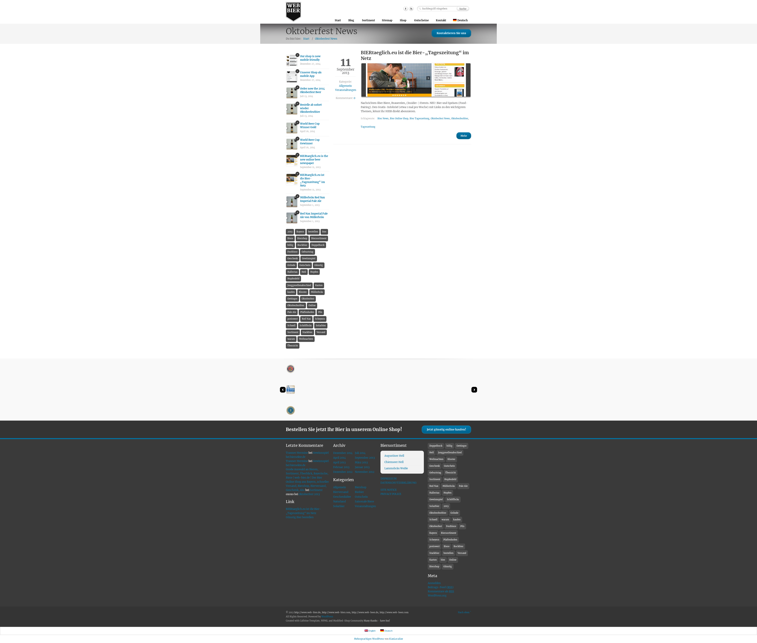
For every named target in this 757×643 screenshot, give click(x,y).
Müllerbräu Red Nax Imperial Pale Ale (312, 199)
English (372, 631)
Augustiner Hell (394, 455)
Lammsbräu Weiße (396, 468)
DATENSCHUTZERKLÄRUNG (398, 482)
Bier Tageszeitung (419, 118)
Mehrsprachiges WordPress (369, 638)
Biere (290, 238)
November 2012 (364, 472)
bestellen (313, 231)
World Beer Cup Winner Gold (310, 125)
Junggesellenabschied (299, 285)
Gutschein (304, 265)
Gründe (291, 265)
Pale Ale (291, 312)
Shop (403, 20)
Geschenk (292, 258)
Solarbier (321, 325)
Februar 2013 (341, 467)
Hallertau (292, 272)
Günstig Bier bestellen (300, 517)
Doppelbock (317, 245)
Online (312, 305)
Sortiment (368, 20)
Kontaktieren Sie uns (451, 33)
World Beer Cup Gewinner (310, 141)
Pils (320, 312)
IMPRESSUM (388, 478)
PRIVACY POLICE (390, 494)
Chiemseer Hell (394, 462)
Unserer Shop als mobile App (311, 74)
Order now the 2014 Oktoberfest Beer (312, 90)
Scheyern (320, 318)
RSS (411, 9)
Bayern (300, 231)
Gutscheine (421, 20)
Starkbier (307, 332)
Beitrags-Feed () (441, 587)
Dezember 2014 (342, 453)
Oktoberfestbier (459, 118)
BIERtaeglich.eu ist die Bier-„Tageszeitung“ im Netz (312, 180)
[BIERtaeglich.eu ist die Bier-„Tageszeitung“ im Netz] (416, 80)
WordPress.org (437, 595)
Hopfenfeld (293, 278)
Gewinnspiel (308, 258)
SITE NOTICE (388, 490)
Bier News (383, 118)
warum (291, 339)
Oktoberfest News (326, 38)
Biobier (359, 492)
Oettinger (292, 298)
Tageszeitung (368, 126)
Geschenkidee (342, 496)
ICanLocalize (396, 638)
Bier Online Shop (399, 118)
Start (338, 20)
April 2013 (339, 462)
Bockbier (302, 245)
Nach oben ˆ (464, 612)
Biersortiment (318, 238)
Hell (304, 272)
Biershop (302, 238)
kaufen (291, 292)
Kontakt (441, 20)
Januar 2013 (362, 467)
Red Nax (306, 318)
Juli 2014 (360, 453)
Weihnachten (306, 339)
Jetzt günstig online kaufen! (446, 429)
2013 (289, 231)
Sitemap (387, 20)
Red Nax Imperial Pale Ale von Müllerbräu (314, 215)
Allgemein (345, 86)
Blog (351, 20)
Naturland (339, 501)
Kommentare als (441, 591)
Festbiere (292, 251)
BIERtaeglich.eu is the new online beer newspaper (314, 159)
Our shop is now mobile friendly (310, 58)
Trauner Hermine (297, 452)
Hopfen (314, 272)
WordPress (327, 616)
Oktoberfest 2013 (309, 494)
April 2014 (339, 457)
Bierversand (340, 492)
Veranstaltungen (345, 90)
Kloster (303, 292)
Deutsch (462, 20)
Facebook (406, 9)
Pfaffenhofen (307, 312)
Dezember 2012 (342, 472)
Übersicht (292, 345)
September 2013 (365, 457)
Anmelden (434, 583)
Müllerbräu (317, 292)
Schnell (291, 325)
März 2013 (361, 462)
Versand (321, 332)
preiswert (292, 318)
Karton (319, 285)
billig (290, 245)
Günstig (318, 265)
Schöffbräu (306, 325)
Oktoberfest (308, 298)
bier (324, 231)
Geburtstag (307, 251)
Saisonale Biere (364, 501)
